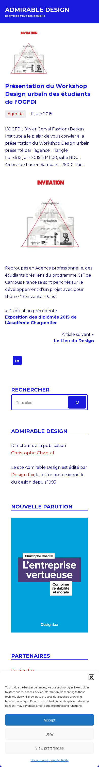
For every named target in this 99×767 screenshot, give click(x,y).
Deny (49, 734)
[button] (91, 677)
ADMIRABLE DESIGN (37, 9)
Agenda (16, 113)
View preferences (49, 748)
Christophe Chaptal (32, 452)
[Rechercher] (77, 402)
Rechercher (30, 390)
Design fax (22, 474)
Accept (49, 720)
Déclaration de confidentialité (50, 760)
